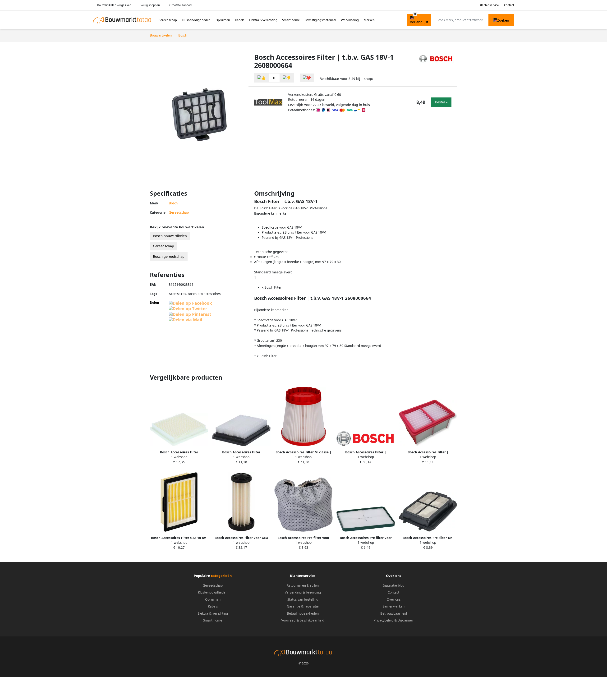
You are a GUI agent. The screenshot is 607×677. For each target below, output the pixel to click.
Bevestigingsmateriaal (320, 20)
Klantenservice (489, 5)
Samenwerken (394, 606)
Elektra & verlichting (263, 20)
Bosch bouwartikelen (170, 236)
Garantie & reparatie (303, 606)
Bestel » (441, 102)
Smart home (291, 20)
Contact (509, 5)
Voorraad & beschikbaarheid (302, 620)
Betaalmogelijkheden (303, 613)
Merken (369, 20)
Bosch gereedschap (168, 256)
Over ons (393, 599)
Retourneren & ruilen (303, 585)
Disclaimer (405, 620)
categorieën (221, 575)
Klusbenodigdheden (196, 20)
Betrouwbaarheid (393, 613)
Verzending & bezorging (303, 592)
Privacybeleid (383, 620)
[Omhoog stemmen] (261, 78)
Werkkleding (350, 20)
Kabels (239, 20)
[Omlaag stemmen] (287, 78)
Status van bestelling (302, 599)
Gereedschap (167, 20)
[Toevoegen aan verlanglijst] (307, 78)
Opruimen (223, 20)
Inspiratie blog (393, 585)
